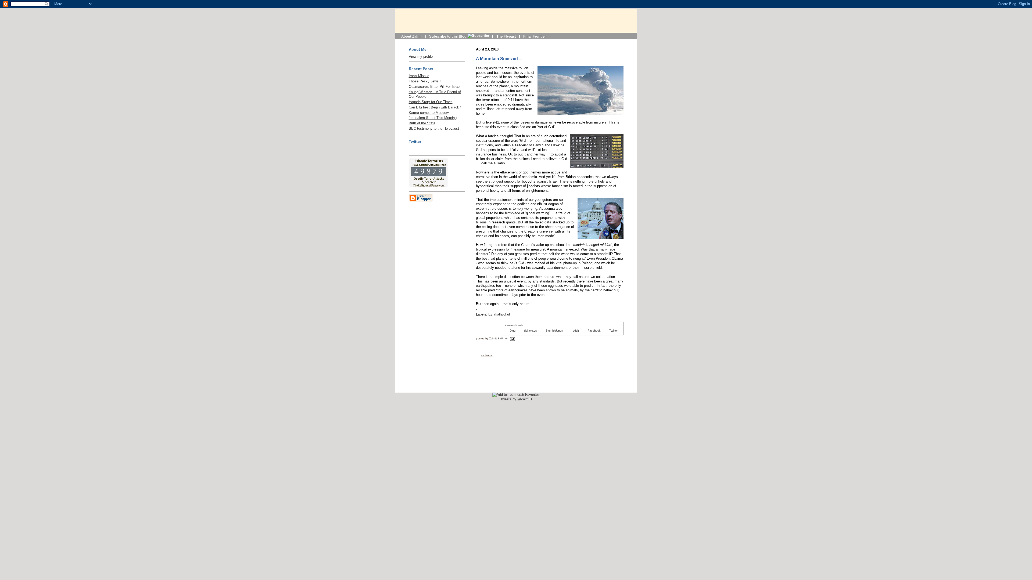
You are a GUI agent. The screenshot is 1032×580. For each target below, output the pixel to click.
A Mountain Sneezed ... (499, 58)
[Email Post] (512, 338)
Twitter (613, 330)
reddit (575, 330)
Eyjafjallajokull (499, 314)
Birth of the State (422, 123)
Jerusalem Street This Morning (433, 118)
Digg (512, 330)
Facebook (594, 330)
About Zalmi (411, 36)
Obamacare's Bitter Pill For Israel (434, 87)
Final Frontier (534, 36)
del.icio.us (530, 330)
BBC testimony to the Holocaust (434, 128)
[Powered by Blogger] (420, 201)
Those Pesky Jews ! (425, 81)
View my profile (421, 57)
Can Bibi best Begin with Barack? (435, 107)
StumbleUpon (554, 330)
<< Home (487, 355)
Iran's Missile (419, 76)
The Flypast (506, 36)
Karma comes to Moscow (429, 113)
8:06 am (503, 338)
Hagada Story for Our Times (431, 102)
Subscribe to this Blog (448, 36)
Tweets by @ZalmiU (516, 399)
